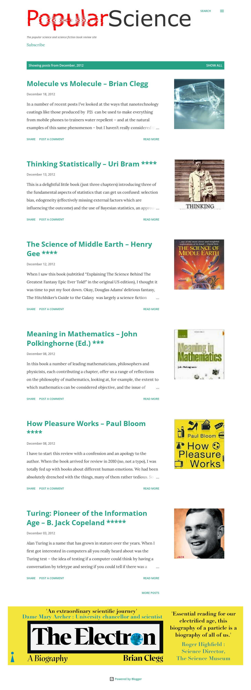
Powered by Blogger (128, 679)
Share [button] (31, 139)
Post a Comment (51, 139)
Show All (214, 65)
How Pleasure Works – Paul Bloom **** (86, 428)
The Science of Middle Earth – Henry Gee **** (89, 248)
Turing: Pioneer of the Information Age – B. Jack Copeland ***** (87, 517)
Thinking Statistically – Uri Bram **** (92, 164)
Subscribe (36, 44)
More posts (150, 593)
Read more (151, 139)
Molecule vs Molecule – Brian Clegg (87, 83)
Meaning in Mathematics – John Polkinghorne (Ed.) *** (82, 338)
